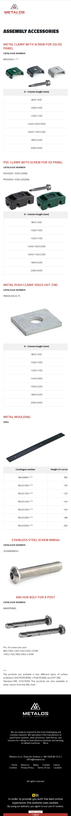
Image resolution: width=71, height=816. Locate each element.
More (45, 743)
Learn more (35, 812)
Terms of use (43, 767)
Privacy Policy (27, 767)
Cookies (13, 767)
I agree (35, 814)
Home (14, 764)
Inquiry (56, 764)
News (36, 764)
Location (58, 767)
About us (25, 764)
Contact (46, 764)
